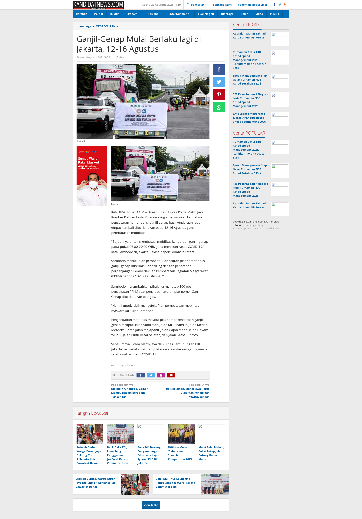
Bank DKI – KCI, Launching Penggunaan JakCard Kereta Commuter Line (117, 455)
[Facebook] (142, 375)
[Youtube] (172, 375)
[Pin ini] (219, 94)
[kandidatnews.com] (98, 5)
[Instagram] (162, 375)
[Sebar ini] (219, 69)
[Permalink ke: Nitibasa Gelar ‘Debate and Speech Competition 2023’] (181, 434)
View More (151, 505)
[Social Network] (279, 4)
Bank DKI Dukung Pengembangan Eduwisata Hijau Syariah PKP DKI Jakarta (149, 455)
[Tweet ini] (219, 82)
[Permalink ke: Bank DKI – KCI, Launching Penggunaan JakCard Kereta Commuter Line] (120, 434)
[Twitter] (152, 375)
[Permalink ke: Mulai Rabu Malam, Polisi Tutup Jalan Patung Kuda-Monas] (212, 434)
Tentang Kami (243, 228)
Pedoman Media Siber (267, 228)
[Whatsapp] (219, 107)
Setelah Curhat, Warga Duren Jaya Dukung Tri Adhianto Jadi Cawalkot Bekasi (89, 455)
